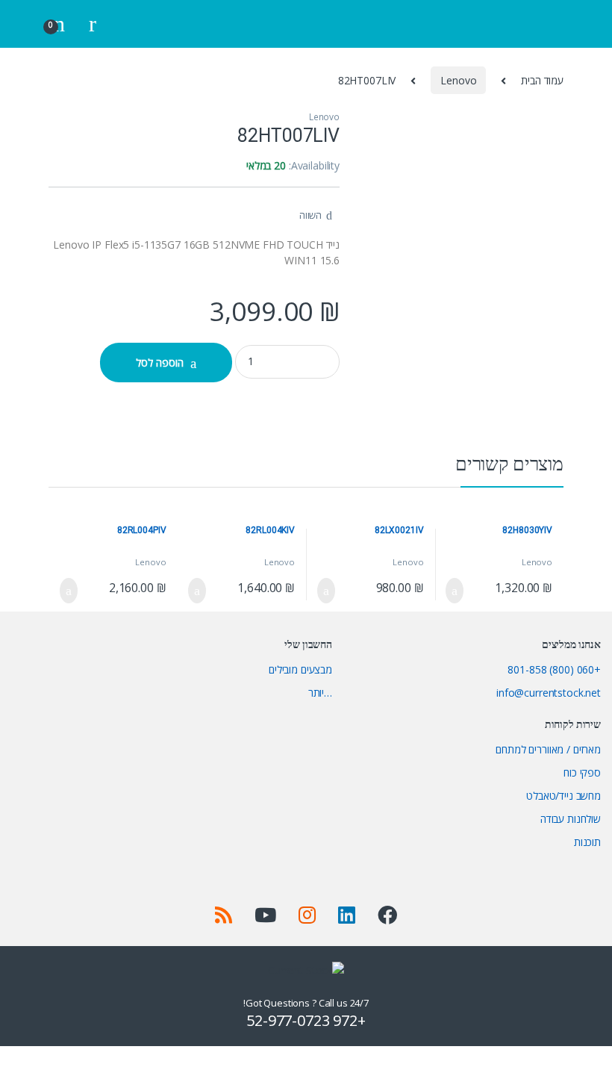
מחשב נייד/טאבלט (563, 796)
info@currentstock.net (548, 692)
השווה (310, 215)
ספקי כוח (582, 772)
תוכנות (587, 842)
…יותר (320, 692)
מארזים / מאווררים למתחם (548, 749)
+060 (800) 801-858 (554, 669)
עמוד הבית (542, 80)
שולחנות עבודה (570, 819)
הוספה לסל (160, 362)
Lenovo (458, 80)
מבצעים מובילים (300, 669)
